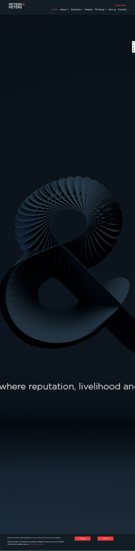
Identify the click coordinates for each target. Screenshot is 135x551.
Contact (122, 9)
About (63, 9)
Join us (112, 9)
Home (54, 9)
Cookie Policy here (37, 544)
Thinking (99, 9)
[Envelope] (133, 50)
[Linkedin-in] (133, 45)
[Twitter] (133, 48)
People (88, 9)
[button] (64, 9)
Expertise (76, 9)
